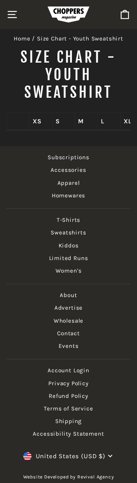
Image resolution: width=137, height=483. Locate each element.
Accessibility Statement (68, 433)
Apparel (68, 182)
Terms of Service (68, 408)
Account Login (68, 370)
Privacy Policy (68, 383)
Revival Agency (95, 477)
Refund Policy (68, 396)
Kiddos (69, 245)
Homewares (68, 195)
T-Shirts (69, 219)
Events (69, 345)
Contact (68, 333)
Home (22, 38)
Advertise (68, 307)
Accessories (68, 169)
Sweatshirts (68, 232)
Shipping (68, 421)
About (68, 295)
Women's (69, 270)
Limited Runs (68, 258)
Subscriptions (68, 157)
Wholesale (68, 320)
